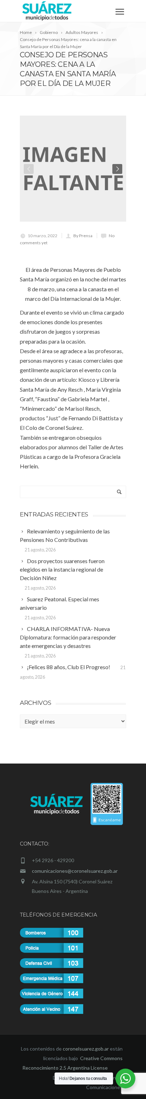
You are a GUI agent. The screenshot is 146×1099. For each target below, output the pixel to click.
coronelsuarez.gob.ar (86, 1049)
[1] (73, 169)
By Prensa (82, 235)
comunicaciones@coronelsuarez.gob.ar (75, 871)
